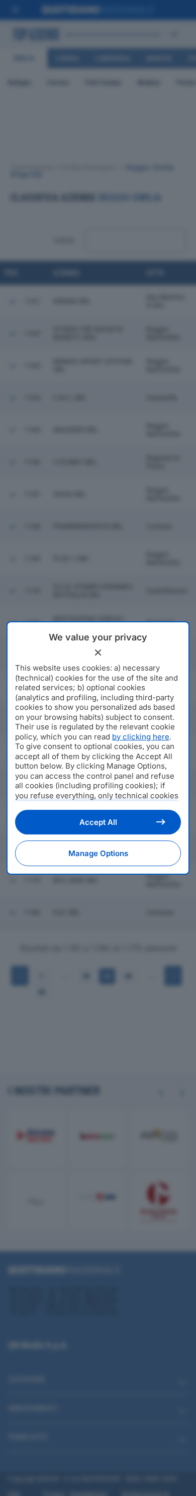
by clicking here (140, 736)
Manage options (98, 853)
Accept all (98, 822)
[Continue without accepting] (98, 652)
